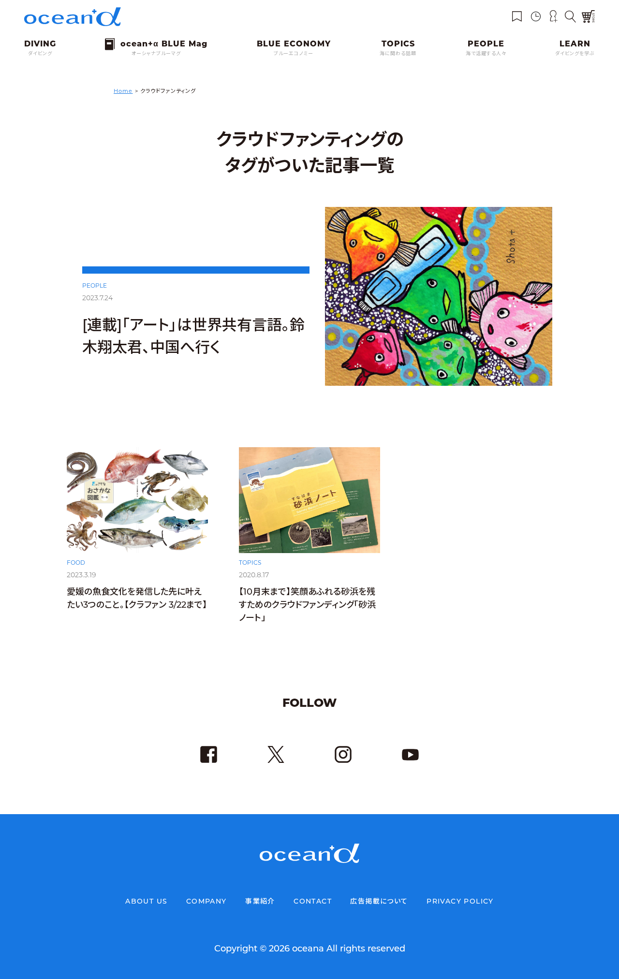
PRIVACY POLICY (460, 901)
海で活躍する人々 (486, 53)
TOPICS (250, 562)
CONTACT (313, 901)
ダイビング (40, 53)
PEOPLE (94, 285)
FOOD (76, 562)
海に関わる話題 (398, 53)
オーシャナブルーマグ (156, 53)
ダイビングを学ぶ (575, 53)
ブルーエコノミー (293, 53)
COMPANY (206, 901)
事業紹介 (260, 901)
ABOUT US (146, 901)
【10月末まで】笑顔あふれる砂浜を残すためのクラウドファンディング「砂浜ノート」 (307, 604)
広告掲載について (379, 901)
